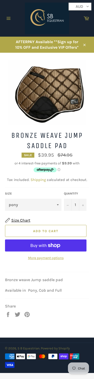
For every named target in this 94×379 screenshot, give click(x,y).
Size (8, 193)
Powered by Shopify (55, 348)
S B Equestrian (29, 348)
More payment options (46, 258)
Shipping (38, 179)
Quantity (71, 193)
